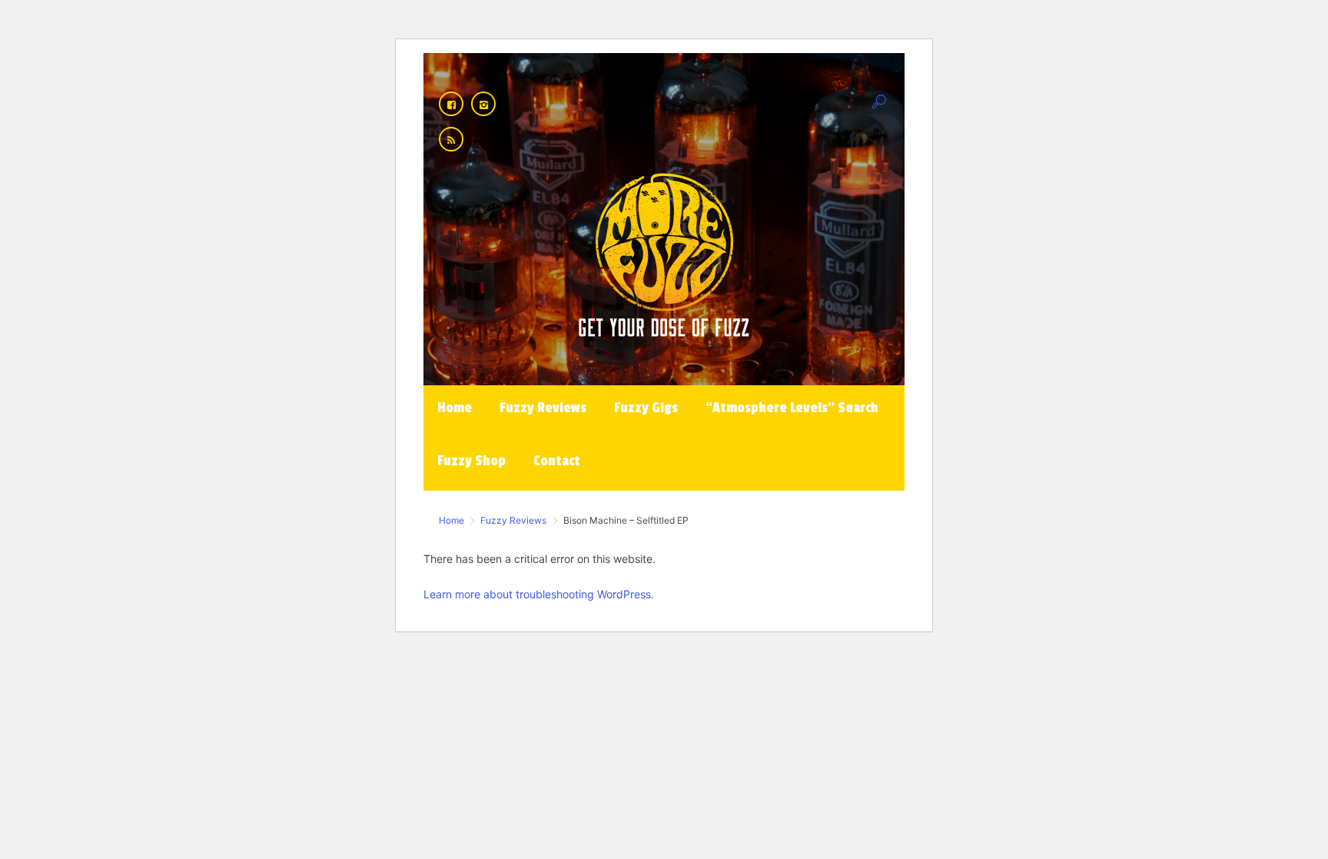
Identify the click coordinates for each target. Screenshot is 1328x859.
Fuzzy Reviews (268, 22)
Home (180, 22)
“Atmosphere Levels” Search (517, 22)
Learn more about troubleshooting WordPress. (538, 594)
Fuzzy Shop (666, 22)
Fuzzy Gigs (371, 22)
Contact (751, 22)
